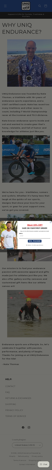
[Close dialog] (50, 222)
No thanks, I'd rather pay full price (34, 244)
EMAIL (21, 233)
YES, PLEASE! (35, 241)
